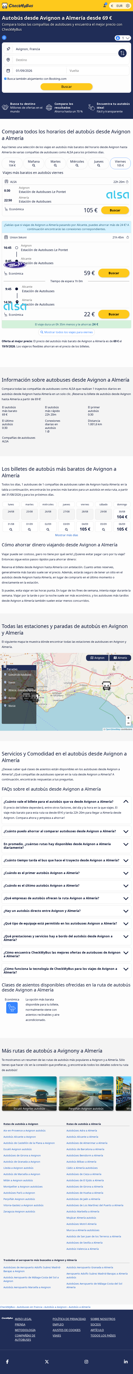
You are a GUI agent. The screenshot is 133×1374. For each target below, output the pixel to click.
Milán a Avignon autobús (18, 1180)
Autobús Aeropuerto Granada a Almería (89, 1267)
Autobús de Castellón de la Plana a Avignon (29, 1143)
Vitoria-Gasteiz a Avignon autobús (23, 1205)
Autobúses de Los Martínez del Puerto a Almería (94, 1205)
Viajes (57, 1335)
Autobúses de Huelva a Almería (84, 1192)
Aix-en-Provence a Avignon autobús (24, 1130)
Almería (122, 657)
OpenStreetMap (113, 729)
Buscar (115, 210)
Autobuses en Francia (29, 1307)
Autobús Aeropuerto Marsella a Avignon (27, 1287)
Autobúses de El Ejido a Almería (85, 1180)
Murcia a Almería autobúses (82, 1230)
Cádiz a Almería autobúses (82, 1168)
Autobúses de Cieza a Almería (83, 1174)
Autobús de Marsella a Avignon (21, 1174)
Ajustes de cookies (67, 1330)
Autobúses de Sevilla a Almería (84, 1242)
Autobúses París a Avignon (19, 1192)
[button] (106, 686)
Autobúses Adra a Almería (81, 1130)
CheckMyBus (7, 1307)
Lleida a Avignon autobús (18, 1168)
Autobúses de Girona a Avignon (22, 1155)
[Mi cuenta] (104, 5)
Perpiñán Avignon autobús (19, 1199)
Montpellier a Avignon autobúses (23, 1186)
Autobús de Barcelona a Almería (85, 1149)
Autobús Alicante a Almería (82, 1136)
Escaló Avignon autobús (17, 1149)
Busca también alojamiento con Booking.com (36, 79)
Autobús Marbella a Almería (82, 1211)
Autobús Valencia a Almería (82, 1248)
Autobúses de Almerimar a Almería (86, 1143)
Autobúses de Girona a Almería (84, 1186)
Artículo (97, 1330)
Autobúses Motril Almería (81, 1224)
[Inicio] (50, 6)
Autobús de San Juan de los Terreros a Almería (93, 1236)
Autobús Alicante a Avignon (19, 1136)
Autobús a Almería (79, 1307)
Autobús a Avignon (55, 1307)
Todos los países (103, 1335)
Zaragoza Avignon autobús (19, 1211)
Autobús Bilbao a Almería (81, 1161)
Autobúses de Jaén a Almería (83, 1199)
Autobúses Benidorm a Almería (84, 1155)
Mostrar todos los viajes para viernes (68, 332)
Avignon (99, 657)
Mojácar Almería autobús (81, 1217)
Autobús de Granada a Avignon (21, 1161)
